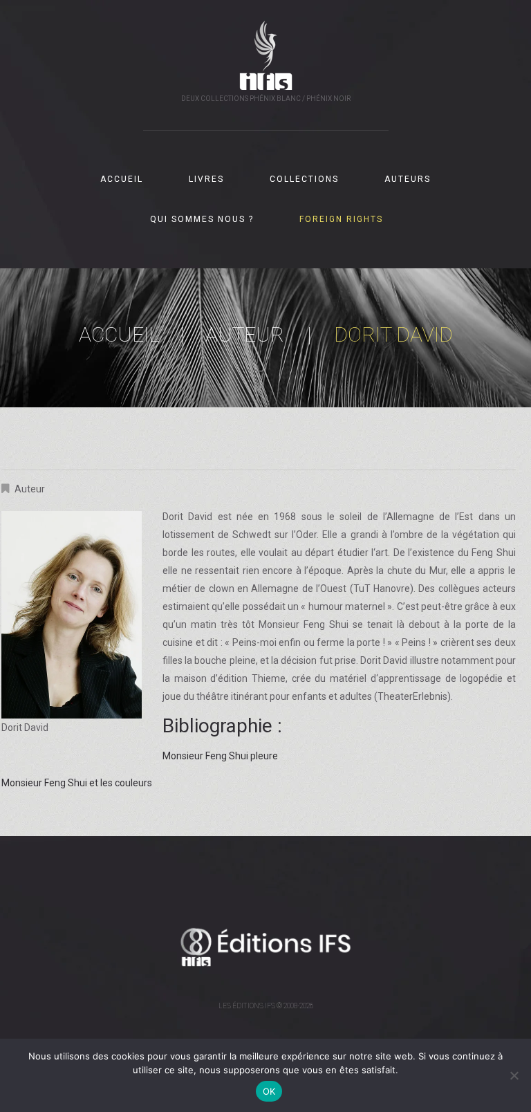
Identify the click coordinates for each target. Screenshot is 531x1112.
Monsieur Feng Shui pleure (220, 755)
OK (269, 1091)
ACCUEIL (121, 179)
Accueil (119, 334)
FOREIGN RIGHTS (341, 219)
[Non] (514, 1075)
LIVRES (206, 179)
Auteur (244, 334)
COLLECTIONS (304, 179)
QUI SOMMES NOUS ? (202, 219)
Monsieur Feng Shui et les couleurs (76, 782)
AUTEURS (407, 179)
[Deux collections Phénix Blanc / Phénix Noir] (266, 947)
